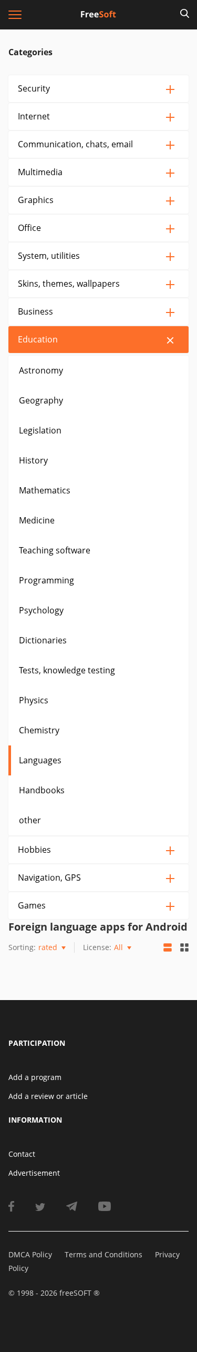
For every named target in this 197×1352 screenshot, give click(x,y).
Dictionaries (43, 640)
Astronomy (41, 370)
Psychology (41, 610)
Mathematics (44, 490)
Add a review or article (48, 1096)
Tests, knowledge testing (67, 670)
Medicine (37, 520)
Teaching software (54, 550)
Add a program (34, 1077)
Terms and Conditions (103, 1254)
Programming (46, 580)
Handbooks (42, 790)
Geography (41, 400)
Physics (33, 700)
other (30, 820)
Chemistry (39, 730)
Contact (21, 1154)
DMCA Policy (30, 1254)
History (33, 460)
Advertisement (34, 1173)
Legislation (40, 430)
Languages (40, 760)
